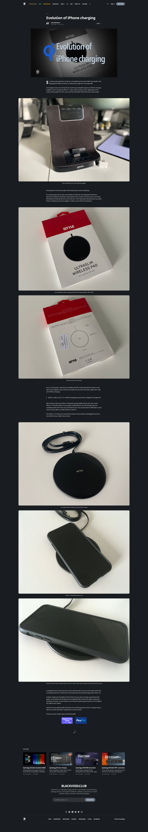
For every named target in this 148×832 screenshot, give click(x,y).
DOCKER (84, 4)
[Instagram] (81, 812)
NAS (71, 4)
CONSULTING (33, 4)
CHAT (49, 819)
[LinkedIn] (72, 812)
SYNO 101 (77, 4)
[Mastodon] (78, 812)
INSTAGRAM (82, 819)
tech (47, 14)
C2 (67, 4)
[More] (90, 4)
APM (40, 4)
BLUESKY (74, 819)
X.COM (89, 819)
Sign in (113, 4)
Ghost (123, 819)
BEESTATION (46, 4)
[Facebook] (69, 812)
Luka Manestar (55, 22)
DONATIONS (56, 819)
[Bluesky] (75, 812)
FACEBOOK (97, 819)
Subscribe (120, 4)
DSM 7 (62, 4)
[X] (66, 812)
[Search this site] (108, 4)
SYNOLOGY (55, 4)
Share (98, 23)
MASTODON (66, 819)
